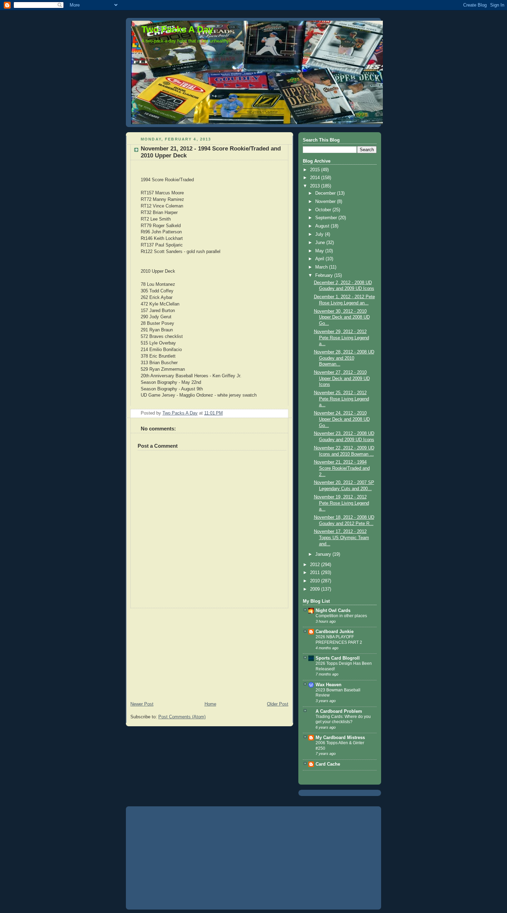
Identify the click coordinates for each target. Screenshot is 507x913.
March (322, 267)
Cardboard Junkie (335, 631)
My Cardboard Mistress (340, 737)
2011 (315, 572)
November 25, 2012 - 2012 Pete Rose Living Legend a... (341, 398)
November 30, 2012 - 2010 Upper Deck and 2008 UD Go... (342, 317)
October (323, 209)
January (323, 554)
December (326, 193)
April (320, 258)
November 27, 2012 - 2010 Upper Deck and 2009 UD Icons (342, 378)
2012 (315, 564)
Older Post (277, 704)
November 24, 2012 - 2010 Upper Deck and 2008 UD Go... (342, 419)
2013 (315, 186)
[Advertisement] (177, 651)
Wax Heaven (328, 684)
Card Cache (328, 764)
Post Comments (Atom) (182, 717)
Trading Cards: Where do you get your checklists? (343, 719)
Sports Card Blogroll (338, 658)
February (324, 275)
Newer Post (141, 704)
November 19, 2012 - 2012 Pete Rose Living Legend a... (341, 503)
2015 (315, 169)
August (323, 226)
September (326, 217)
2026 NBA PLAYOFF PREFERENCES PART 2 (339, 639)
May (320, 251)
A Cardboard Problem (339, 711)
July (320, 234)
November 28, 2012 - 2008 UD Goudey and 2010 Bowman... (344, 358)
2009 (315, 589)
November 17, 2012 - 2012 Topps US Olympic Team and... (341, 537)
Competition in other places (341, 615)
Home (210, 704)
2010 (315, 581)
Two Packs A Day (177, 29)
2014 (315, 177)
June (320, 242)
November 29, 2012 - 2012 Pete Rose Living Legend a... (341, 337)
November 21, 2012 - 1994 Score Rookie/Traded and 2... (342, 468)
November (326, 201)
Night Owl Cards (333, 610)
